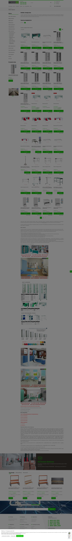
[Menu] (70, 532)
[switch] (69, 537)
